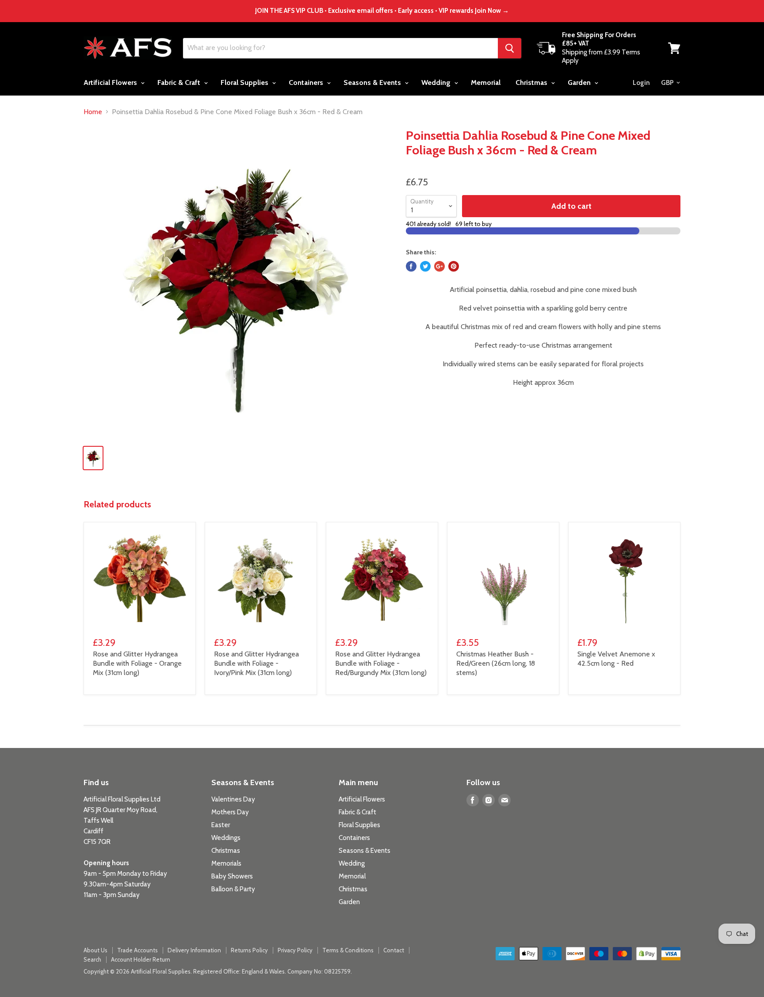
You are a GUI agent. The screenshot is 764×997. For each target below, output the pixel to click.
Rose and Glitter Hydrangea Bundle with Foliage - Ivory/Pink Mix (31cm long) (256, 663)
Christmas (532, 82)
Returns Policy (249, 950)
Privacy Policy (295, 950)
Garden (580, 82)
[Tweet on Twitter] (425, 266)
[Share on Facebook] (411, 266)
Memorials (226, 863)
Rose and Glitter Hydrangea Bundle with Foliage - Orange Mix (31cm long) (137, 663)
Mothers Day (230, 812)
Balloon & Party (233, 889)
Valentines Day (233, 799)
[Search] (509, 48)
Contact (393, 950)
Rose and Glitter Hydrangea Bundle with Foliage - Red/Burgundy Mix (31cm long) (381, 663)
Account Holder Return (140, 959)
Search (92, 959)
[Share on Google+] (439, 266)
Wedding (436, 82)
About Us (95, 950)
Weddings (226, 838)
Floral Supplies (245, 82)
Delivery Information (194, 950)
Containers (307, 82)
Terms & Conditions (348, 950)
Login (641, 83)
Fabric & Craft (179, 82)
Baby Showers (232, 876)
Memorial (485, 82)
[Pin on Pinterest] (453, 266)
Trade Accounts (137, 950)
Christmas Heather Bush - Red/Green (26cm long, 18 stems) (495, 663)
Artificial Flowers (111, 82)
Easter (220, 825)
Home (93, 112)
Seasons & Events (373, 82)
